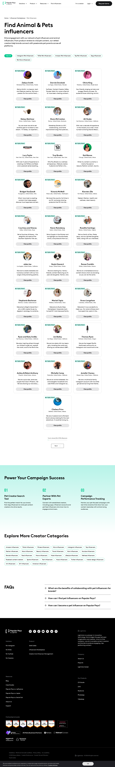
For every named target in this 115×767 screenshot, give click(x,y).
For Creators (9, 658)
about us (81, 658)
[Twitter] (47, 631)
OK (88, 763)
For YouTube (9, 654)
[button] (23, 4)
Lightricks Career (83, 667)
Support (8, 706)
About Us (9, 701)
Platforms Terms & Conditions (24, 753)
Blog (7, 681)
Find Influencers (56, 3)
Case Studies (10, 685)
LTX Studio (81, 682)
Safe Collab (32, 645)
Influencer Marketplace (17, 18)
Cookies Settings (53, 765)
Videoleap (81, 699)
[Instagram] (30, 631)
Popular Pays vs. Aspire (13, 693)
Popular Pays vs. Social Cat (14, 697)
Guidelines (12, 753)
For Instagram (10, 645)
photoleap (81, 695)
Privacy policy (37, 753)
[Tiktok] (38, 631)
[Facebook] (34, 631)
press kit (80, 663)
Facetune (81, 691)
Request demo (104, 3)
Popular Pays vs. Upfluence (14, 689)
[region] (57, 764)
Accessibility (45, 753)
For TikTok (9, 650)
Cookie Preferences (27, 755)
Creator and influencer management (41, 654)
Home (6, 18)
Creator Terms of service (41, 755)
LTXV (79, 686)
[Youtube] (43, 631)
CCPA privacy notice (15, 755)
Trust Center (12, 758)
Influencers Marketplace (37, 650)
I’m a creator (79, 3)
